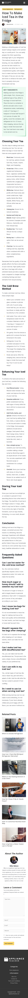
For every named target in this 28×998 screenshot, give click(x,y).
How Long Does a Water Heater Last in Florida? (13, 845)
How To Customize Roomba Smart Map (14, 822)
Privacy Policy (14, 983)
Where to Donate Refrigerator (12, 733)
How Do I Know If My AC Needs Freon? (12, 800)
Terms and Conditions (14, 981)
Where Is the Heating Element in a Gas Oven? (13, 777)
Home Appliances (8, 9)
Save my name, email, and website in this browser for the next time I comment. (14, 937)
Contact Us (14, 978)
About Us (14, 976)
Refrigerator (18, 9)
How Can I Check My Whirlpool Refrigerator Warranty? (12, 755)
